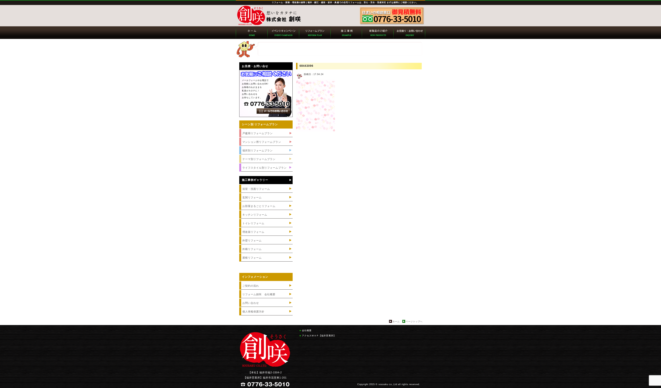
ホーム (396, 321)
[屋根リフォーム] (266, 261)
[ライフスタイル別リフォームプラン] (266, 171)
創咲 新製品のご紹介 (377, 32)
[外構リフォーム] (266, 253)
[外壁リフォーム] (266, 244)
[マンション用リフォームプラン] (266, 145)
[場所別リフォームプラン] (266, 154)
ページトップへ (414, 321)
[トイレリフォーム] (266, 227)
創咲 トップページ (251, 32)
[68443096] (315, 132)
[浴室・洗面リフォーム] (266, 192)
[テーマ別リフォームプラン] (266, 163)
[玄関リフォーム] (266, 201)
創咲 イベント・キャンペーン (283, 32)
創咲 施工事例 (346, 32)
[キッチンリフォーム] (266, 218)
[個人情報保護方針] (266, 315)
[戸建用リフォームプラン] (266, 137)
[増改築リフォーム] (266, 235)
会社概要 (307, 330)
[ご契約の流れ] (266, 289)
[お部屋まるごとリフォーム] (266, 210)
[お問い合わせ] (266, 306)
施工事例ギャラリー (255, 180)
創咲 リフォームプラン (314, 32)
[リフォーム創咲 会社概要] (266, 298)
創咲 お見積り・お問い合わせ (409, 32)
